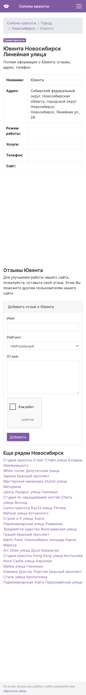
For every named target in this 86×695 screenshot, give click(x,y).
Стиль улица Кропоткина (25, 577)
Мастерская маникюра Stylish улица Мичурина (35, 484)
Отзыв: (13, 356)
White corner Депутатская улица (31, 470)
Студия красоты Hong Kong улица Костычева (43, 555)
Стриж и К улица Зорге (23, 518)
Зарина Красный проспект (26, 476)
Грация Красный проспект (26, 534)
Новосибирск (23, 28)
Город (46, 23)
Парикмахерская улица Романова (33, 524)
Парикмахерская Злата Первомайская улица (42, 582)
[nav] (78, 6)
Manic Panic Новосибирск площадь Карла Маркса (39, 542)
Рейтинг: (14, 337)
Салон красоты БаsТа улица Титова (34, 508)
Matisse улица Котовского (26, 513)
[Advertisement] (43, 219)
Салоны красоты (34, 6)
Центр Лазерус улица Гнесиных (30, 492)
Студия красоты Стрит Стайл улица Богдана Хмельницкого (42, 463)
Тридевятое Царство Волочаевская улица (40, 529)
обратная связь (15, 691)
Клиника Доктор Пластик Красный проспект (42, 571)
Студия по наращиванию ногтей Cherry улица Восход (37, 500)
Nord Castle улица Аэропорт (28, 561)
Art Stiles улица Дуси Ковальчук (31, 550)
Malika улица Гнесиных (23, 566)
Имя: (11, 318)
